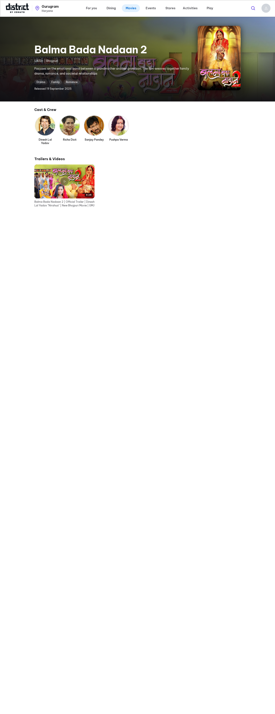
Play (210, 8)
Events (151, 8)
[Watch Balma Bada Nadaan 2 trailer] (219, 58)
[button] (265, 8)
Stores (170, 8)
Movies (131, 8)
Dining (111, 8)
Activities (190, 8)
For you (91, 8)
